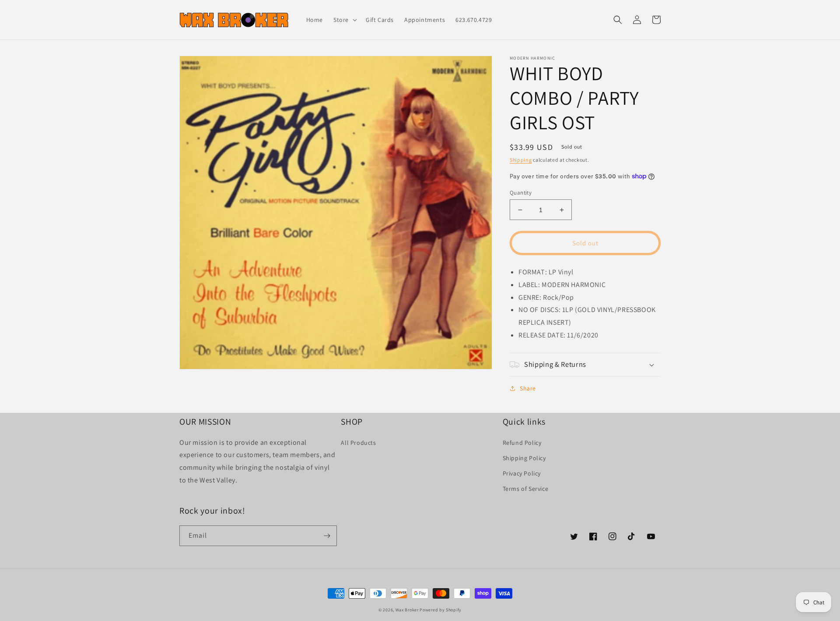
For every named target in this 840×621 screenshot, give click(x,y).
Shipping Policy (524, 458)
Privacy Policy (522, 473)
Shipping (521, 159)
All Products (358, 443)
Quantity (521, 192)
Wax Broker (407, 610)
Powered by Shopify (441, 610)
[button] (344, 20)
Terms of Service (526, 489)
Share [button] (528, 388)
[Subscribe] (326, 535)
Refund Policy (522, 443)
